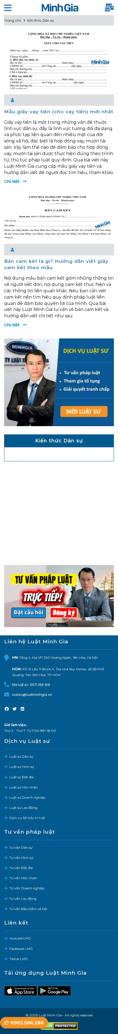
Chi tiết (12, 181)
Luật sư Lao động (23, 808)
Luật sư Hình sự (21, 767)
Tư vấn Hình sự (21, 858)
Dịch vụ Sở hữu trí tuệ (27, 818)
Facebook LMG (21, 949)
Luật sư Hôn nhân (23, 787)
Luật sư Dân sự (21, 756)
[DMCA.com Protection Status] (59, 1026)
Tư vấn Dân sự (20, 847)
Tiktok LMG (18, 959)
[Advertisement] (59, 517)
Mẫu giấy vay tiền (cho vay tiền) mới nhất (58, 111)
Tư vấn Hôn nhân (23, 878)
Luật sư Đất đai (21, 777)
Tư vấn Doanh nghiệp (26, 888)
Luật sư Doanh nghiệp (27, 797)
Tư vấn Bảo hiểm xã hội (28, 909)
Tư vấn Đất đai (21, 868)
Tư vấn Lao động (22, 899)
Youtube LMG (20, 938)
